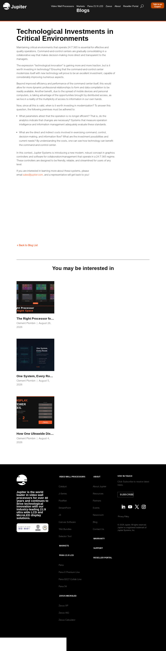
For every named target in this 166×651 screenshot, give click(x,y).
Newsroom (98, 515)
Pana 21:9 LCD (95, 6)
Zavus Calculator (67, 620)
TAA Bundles (65, 529)
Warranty (99, 539)
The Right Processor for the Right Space (35, 305)
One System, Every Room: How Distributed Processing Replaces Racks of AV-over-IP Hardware (35, 363)
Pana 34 (63, 586)
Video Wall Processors (62, 6)
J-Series (63, 493)
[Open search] (142, 6)
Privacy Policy (123, 516)
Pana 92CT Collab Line (70, 579)
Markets (81, 6)
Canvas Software (67, 522)
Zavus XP (63, 605)
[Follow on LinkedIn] (123, 505)
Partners (97, 500)
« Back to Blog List (27, 245)
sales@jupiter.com (33, 174)
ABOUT (96, 477)
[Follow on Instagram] (143, 505)
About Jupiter (99, 486)
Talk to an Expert (157, 5)
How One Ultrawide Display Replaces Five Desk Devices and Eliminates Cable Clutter (35, 420)
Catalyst (63, 486)
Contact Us (98, 529)
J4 (60, 515)
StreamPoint (65, 507)
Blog (95, 522)
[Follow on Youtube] (130, 505)
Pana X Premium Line (69, 572)
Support (98, 548)
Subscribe (126, 494)
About (118, 6)
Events (96, 507)
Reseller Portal (130, 6)
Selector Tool (65, 536)
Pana (61, 565)
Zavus (109, 6)
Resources (98, 493)
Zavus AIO (64, 612)
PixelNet (63, 500)
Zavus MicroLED (68, 596)
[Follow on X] (137, 505)
